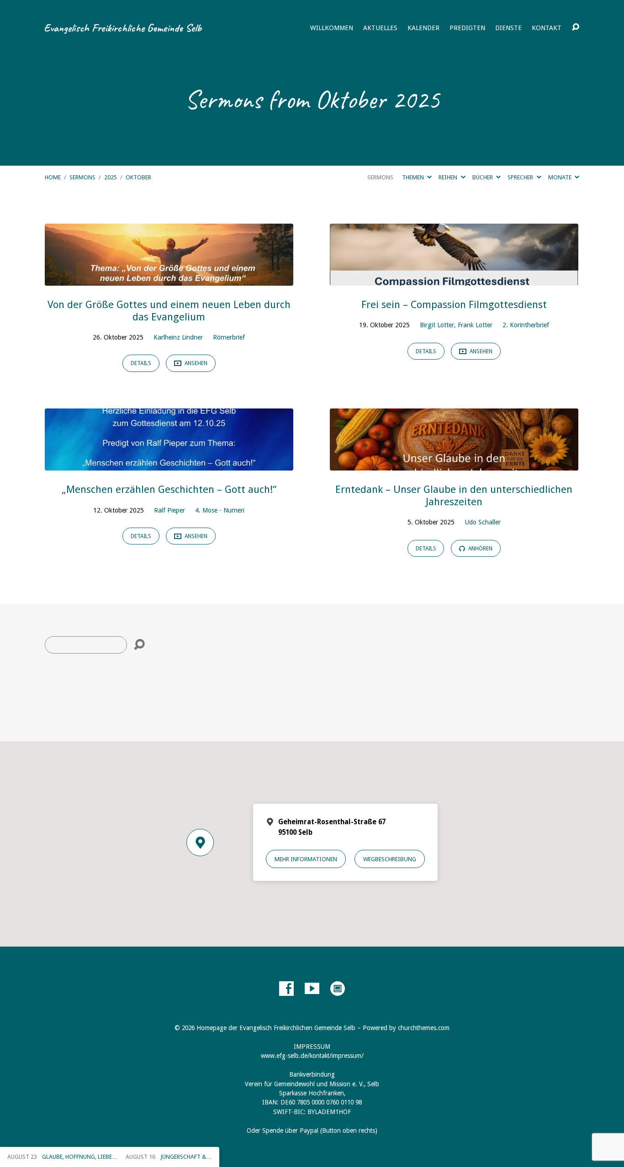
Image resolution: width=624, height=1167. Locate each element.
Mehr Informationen (306, 859)
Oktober (138, 177)
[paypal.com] (337, 988)
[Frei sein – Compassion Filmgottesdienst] (454, 278)
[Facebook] (286, 988)
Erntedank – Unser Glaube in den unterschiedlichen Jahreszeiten (453, 495)
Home (53, 177)
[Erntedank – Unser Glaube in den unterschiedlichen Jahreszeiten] (454, 463)
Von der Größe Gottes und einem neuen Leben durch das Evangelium (169, 310)
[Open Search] (575, 27)
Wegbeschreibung (389, 859)
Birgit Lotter (437, 325)
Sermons (82, 177)
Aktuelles (380, 28)
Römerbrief (229, 337)
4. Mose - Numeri (219, 510)
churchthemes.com (423, 1027)
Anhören (479, 548)
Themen (413, 177)
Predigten (467, 28)
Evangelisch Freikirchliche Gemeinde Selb (122, 28)
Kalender (423, 28)
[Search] (139, 644)
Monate (560, 177)
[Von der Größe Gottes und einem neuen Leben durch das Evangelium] (169, 278)
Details (141, 363)
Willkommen (331, 28)
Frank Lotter (475, 325)
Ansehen (195, 363)
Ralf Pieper (169, 510)
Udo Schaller (483, 522)
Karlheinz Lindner (178, 337)
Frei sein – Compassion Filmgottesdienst (454, 304)
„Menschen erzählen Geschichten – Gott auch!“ (169, 489)
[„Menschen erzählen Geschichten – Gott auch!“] (169, 463)
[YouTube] (312, 988)
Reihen (449, 177)
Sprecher (521, 177)
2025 (110, 177)
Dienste (508, 28)
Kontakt (546, 28)
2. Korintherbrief (525, 325)
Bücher (483, 177)
